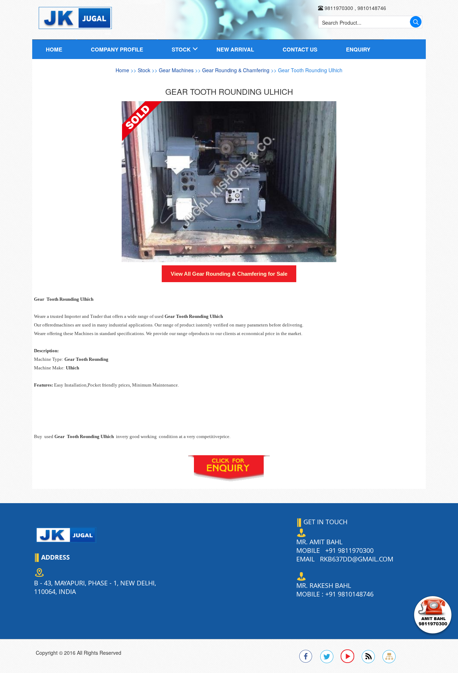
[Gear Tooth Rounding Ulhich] (229, 181)
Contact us (300, 49)
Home (54, 49)
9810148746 (371, 7)
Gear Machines (177, 70)
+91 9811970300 (349, 550)
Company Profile (117, 49)
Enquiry (358, 49)
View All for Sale (229, 274)
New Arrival (235, 49)
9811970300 (339, 7)
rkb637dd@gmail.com (356, 559)
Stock (181, 49)
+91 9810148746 (349, 594)
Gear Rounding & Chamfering (236, 70)
